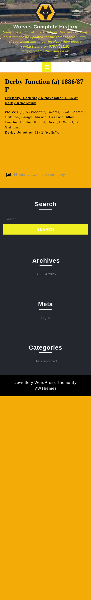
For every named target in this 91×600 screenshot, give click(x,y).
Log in (45, 318)
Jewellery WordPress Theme (42, 382)
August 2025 (46, 274)
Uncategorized (45, 361)
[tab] (46, 67)
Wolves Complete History (45, 26)
